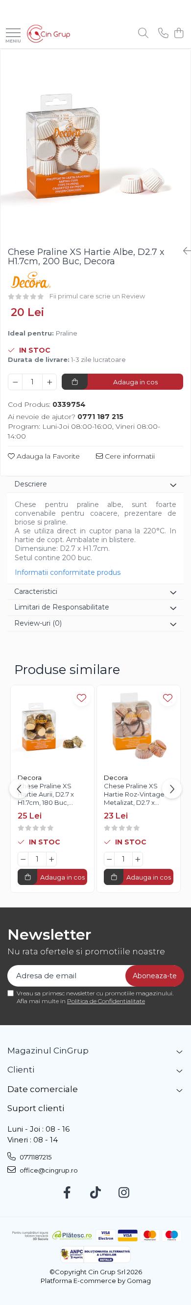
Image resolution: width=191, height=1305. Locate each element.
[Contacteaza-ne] (163, 33)
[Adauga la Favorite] (81, 697)
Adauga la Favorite (47, 456)
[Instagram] (124, 1193)
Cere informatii (129, 456)
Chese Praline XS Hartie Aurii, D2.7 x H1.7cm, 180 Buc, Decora (46, 795)
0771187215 (34, 1157)
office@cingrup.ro (48, 1170)
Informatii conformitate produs (67, 572)
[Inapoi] (183, 251)
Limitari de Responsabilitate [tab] (61, 607)
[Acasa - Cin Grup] (48, 33)
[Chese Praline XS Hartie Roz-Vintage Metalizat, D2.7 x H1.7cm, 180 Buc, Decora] (138, 726)
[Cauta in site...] (143, 33)
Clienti (20, 1069)
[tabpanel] (95, 144)
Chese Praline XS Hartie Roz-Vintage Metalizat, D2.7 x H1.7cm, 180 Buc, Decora (134, 795)
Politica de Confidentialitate (106, 1001)
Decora (30, 777)
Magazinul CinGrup (48, 1050)
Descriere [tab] (30, 484)
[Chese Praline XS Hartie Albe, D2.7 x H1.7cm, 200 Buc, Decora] (95, 144)
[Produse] (13, 33)
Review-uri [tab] (38, 623)
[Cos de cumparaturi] (178, 33)
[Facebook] (67, 1193)
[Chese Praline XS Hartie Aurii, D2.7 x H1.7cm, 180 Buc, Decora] (52, 726)
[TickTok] (95, 1193)
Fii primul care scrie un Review (97, 296)
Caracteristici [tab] (35, 591)
